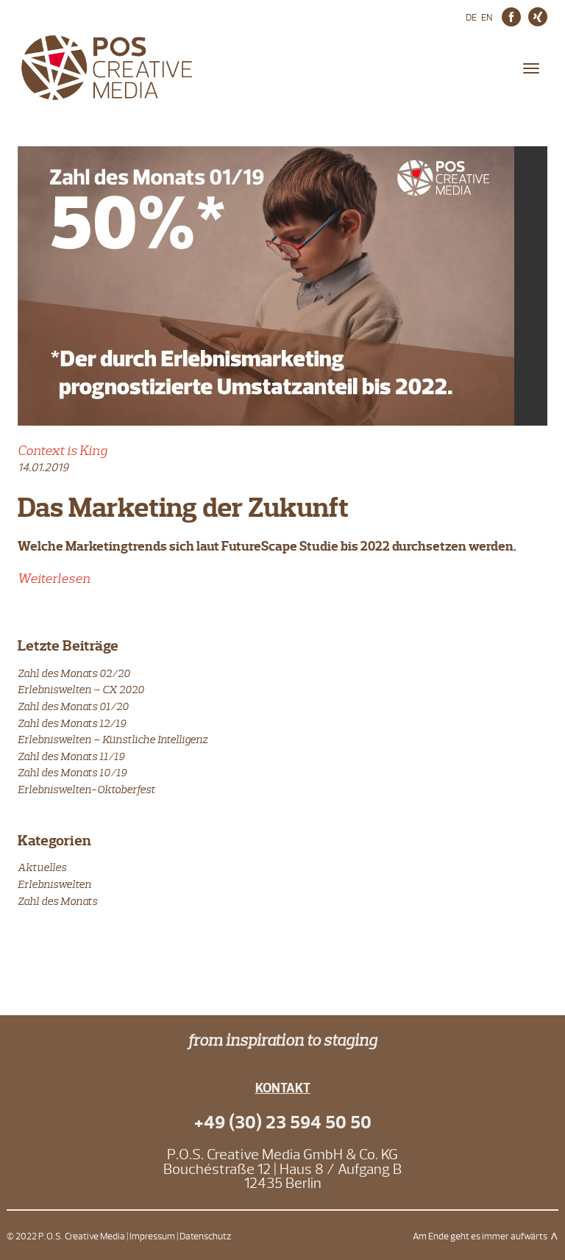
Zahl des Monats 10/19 (72, 772)
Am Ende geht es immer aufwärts (480, 1236)
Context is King (62, 451)
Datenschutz (205, 1236)
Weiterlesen (54, 578)
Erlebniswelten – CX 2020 (81, 689)
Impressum (152, 1236)
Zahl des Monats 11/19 (71, 756)
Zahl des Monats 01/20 (73, 706)
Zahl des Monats (57, 901)
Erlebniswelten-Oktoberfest (86, 789)
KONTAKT (282, 1088)
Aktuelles (42, 867)
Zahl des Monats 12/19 (72, 723)
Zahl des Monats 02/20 (74, 673)
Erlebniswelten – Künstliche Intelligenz (112, 739)
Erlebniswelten (54, 884)
